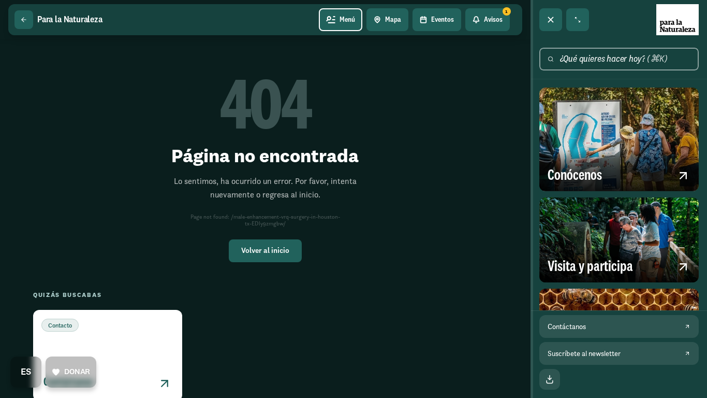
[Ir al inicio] (677, 19)
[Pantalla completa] (577, 19)
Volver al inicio (265, 250)
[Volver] (23, 19)
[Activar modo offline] (549, 379)
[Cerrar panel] (550, 19)
